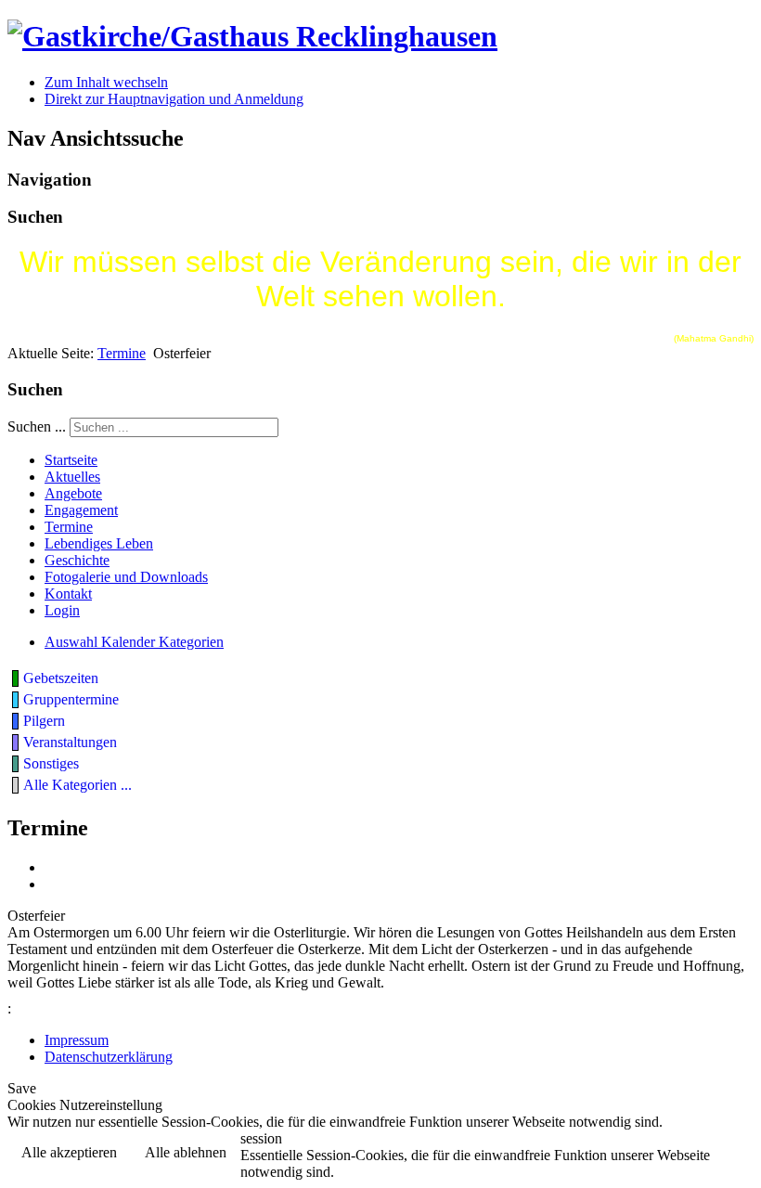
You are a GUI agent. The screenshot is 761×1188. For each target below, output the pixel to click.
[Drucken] (51, 867)
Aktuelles (72, 476)
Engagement (81, 510)
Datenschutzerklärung (109, 1057)
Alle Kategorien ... (77, 785)
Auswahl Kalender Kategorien (134, 642)
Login (62, 610)
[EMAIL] (51, 884)
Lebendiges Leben (99, 543)
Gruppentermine (71, 699)
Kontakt (68, 593)
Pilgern (44, 721)
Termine (121, 353)
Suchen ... (36, 426)
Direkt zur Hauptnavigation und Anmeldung (174, 99)
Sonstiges (51, 763)
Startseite (71, 460)
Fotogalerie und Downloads (126, 577)
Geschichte (77, 560)
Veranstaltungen (70, 742)
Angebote (73, 493)
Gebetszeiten (60, 678)
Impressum (77, 1040)
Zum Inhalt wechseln (106, 82)
